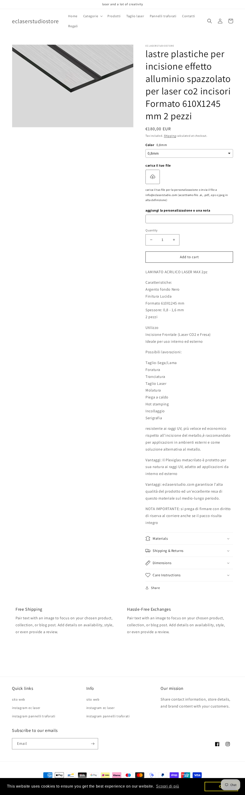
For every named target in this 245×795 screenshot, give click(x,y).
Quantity (151, 230)
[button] (92, 16)
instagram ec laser (26, 708)
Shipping (170, 135)
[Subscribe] (92, 743)
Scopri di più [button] (167, 786)
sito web (18, 699)
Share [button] (155, 588)
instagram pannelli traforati (33, 716)
